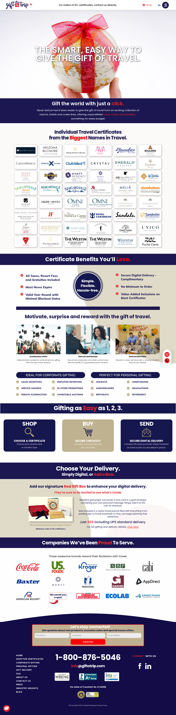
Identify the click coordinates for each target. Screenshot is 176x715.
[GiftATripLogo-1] (19, 1)
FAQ (18, 673)
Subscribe (88, 641)
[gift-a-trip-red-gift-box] (51, 497)
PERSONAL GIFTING (26, 666)
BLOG (19, 692)
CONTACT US (23, 681)
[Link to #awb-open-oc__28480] (165, 5)
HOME (19, 655)
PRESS (19, 684)
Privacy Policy (102, 705)
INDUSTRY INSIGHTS (27, 688)
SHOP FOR (22, 659)
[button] (18, 344)
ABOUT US (21, 677)
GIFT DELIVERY (24, 670)
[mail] (167, 354)
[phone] (167, 360)
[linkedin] (159, 5)
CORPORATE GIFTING (28, 662)
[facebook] (140, 666)
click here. (133, 527)
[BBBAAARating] (88, 674)
